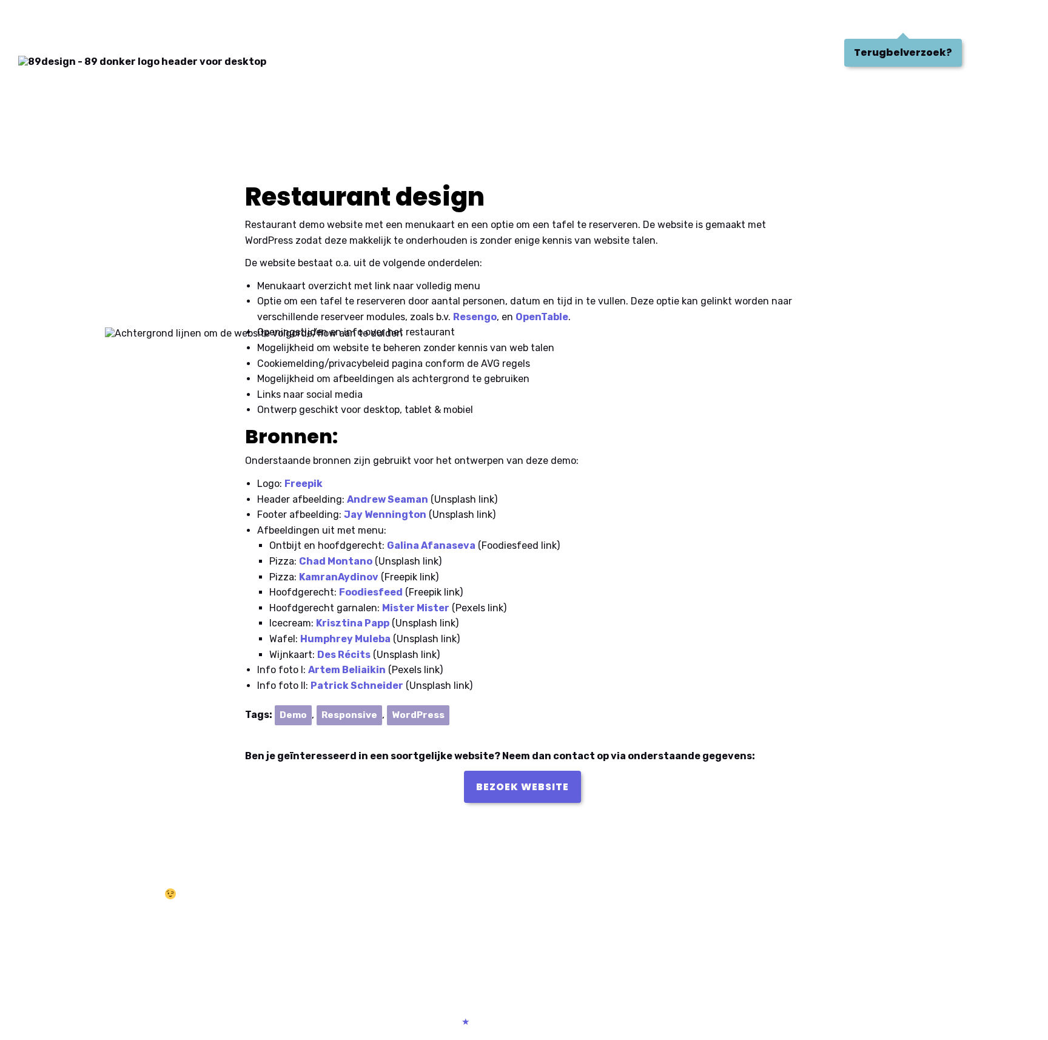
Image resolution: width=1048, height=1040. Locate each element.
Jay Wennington (385, 514)
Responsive (349, 715)
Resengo (475, 317)
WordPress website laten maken (101, 929)
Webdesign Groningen (334, 913)
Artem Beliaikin (347, 670)
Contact (272, 20)
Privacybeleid (507, 1021)
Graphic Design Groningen (598, 928)
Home (41, 20)
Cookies (571, 1021)
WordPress (418, 715)
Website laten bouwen (81, 914)
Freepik (303, 483)
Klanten (195, 20)
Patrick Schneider (357, 685)
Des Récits (344, 654)
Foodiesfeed (371, 592)
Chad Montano (335, 561)
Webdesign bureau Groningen (350, 957)
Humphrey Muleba (345, 639)
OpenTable (542, 317)
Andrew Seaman (387, 499)
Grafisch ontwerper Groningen (606, 913)
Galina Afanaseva (431, 545)
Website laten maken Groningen (355, 928)
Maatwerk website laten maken (99, 943)
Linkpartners (634, 1021)
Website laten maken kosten (94, 958)
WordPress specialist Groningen (355, 943)
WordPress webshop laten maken (868, 928)
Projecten (113, 20)
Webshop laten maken (845, 913)
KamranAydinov (338, 577)
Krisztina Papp (352, 623)
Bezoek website (522, 787)
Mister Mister (415, 608)
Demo (293, 715)
